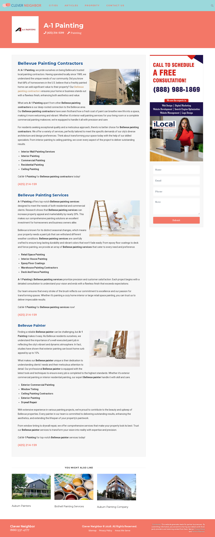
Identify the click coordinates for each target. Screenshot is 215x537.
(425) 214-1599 (55, 32)
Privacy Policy (199, 529)
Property (92, 5)
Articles (71, 5)
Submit (176, 220)
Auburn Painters (21, 505)
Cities (53, 5)
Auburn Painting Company (112, 506)
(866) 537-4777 (19, 530)
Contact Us (115, 5)
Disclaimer (156, 524)
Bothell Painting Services (69, 506)
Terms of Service (198, 531)
